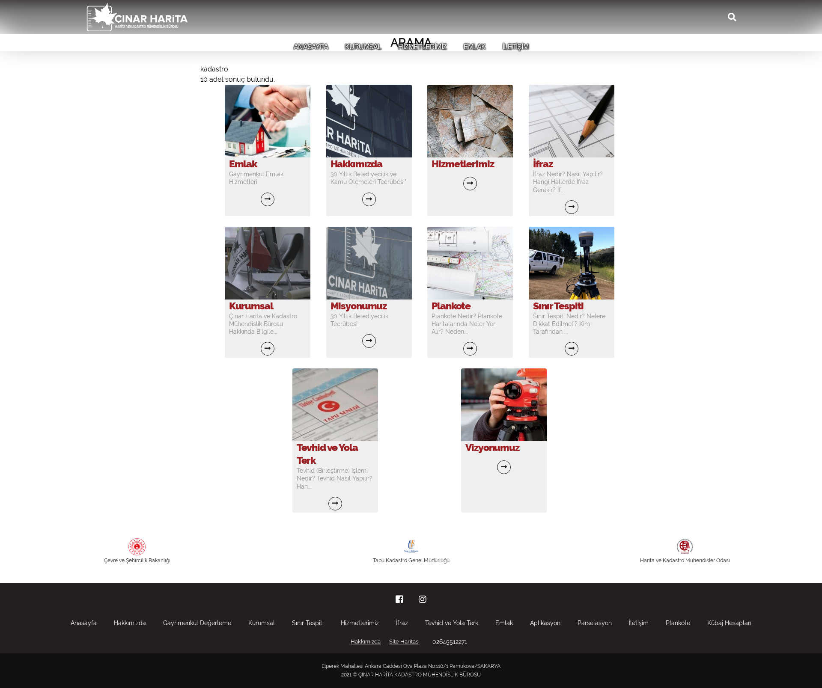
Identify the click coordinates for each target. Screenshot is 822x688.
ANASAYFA (311, 46)
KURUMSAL (363, 46)
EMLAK (474, 46)
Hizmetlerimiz (360, 623)
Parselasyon (595, 623)
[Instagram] (422, 599)
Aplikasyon (545, 623)
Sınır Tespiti (308, 623)
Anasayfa (84, 623)
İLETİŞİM (515, 46)
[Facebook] (399, 599)
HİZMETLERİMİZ (422, 46)
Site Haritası (404, 641)
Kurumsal (261, 623)
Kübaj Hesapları (729, 623)
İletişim (639, 623)
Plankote (678, 623)
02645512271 (449, 641)
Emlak (504, 623)
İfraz (402, 623)
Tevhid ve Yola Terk (451, 623)
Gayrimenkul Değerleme (197, 623)
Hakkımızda (130, 623)
